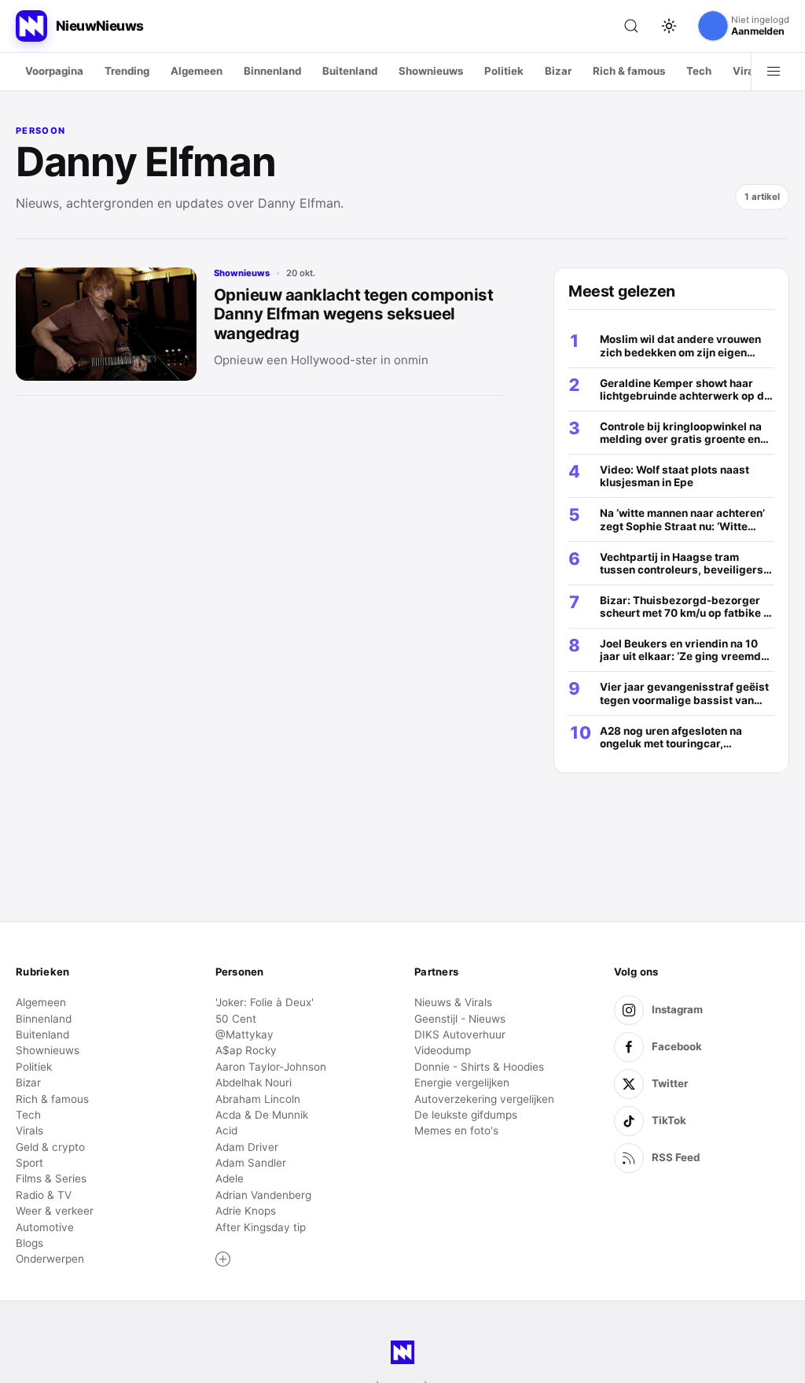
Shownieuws (431, 71)
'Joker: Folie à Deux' (264, 1002)
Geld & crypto (50, 1147)
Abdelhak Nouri (253, 1082)
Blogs (29, 1243)
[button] (223, 1259)
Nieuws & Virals (453, 1002)
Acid (226, 1130)
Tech (698, 71)
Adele (229, 1178)
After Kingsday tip (260, 1227)
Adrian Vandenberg (263, 1195)
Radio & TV (44, 1195)
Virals (748, 71)
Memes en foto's (456, 1130)
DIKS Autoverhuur (459, 1034)
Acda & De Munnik (261, 1114)
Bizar (558, 71)
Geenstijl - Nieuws (459, 1018)
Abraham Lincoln (257, 1099)
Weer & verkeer (55, 1210)
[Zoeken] (631, 26)
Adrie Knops (245, 1210)
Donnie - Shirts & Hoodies (479, 1066)
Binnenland (272, 71)
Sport (29, 1162)
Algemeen (196, 71)
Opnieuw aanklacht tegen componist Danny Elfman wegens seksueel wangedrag (353, 314)
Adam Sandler (250, 1162)
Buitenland (349, 71)
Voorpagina (54, 71)
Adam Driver (246, 1147)
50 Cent (235, 1018)
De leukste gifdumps (465, 1114)
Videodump (442, 1050)
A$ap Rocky (246, 1050)
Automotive (45, 1227)
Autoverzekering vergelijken (484, 1099)
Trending (127, 71)
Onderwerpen (50, 1258)
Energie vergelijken (461, 1082)
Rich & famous (629, 71)
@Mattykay (244, 1034)
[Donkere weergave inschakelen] (669, 26)
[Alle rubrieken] (773, 71)
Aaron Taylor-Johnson (270, 1066)
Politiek (504, 71)
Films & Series (51, 1178)
